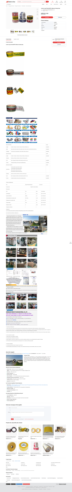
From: (10, 407)
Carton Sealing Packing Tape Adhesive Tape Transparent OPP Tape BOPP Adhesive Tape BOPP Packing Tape (60, 437)
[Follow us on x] (60, 484)
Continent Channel (46, 486)
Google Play (13, 484)
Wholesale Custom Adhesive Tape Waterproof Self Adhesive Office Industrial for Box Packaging (23, 454)
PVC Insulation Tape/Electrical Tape (55, 462)
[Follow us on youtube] (63, 484)
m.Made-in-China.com (38, 487)
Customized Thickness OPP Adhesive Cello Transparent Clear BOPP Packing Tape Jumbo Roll (48, 454)
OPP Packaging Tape (29, 384)
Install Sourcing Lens (26, 484)
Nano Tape (8, 474)
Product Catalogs (17, 460)
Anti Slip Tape (22, 462)
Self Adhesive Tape (40, 384)
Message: (9, 412)
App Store (8, 484)
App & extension (56, 4)
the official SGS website (25, 353)
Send (12, 419)
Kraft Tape (12, 385)
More (6, 481)
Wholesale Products (36, 486)
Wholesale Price (41, 486)
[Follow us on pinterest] (64, 484)
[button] (44, 1)
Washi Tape (7, 462)
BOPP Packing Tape (35, 384)
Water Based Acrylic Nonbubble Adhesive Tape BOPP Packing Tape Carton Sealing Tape (48, 437)
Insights (53, 486)
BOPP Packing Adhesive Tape (16, 384)
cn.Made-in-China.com (43, 487)
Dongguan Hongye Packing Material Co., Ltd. (49, 9)
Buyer (47, 4)
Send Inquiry (47, 17)
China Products (23, 486)
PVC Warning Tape (38, 462)
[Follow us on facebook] (59, 484)
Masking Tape (46, 384)
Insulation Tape (9, 385)
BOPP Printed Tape (17, 385)
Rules (65, 4)
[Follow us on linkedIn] (65, 484)
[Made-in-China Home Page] (10, 2)
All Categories (9, 4)
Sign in (65, 2)
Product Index (50, 486)
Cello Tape (17, 474)
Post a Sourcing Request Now (29, 419)
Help (51, 4)
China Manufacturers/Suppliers (29, 486)
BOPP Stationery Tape (23, 384)
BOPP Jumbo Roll (8, 465)
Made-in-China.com (32, 487)
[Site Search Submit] (47, 2)
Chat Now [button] (60, 17)
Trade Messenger (19, 484)
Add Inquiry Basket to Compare (22, 34)
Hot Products (19, 486)
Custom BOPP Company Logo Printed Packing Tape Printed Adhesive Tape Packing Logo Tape (11, 437)
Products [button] (19, 1)
